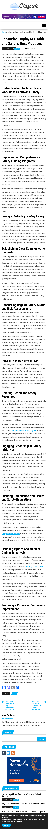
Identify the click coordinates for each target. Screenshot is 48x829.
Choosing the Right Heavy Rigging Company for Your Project (9, 706)
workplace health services (11, 534)
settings (18, 821)
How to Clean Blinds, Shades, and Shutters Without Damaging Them (21, 795)
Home (4, 32)
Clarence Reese (29, 48)
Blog (14, 693)
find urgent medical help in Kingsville (23, 431)
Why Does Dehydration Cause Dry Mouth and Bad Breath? (23, 804)
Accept (6, 825)
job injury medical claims (34, 567)
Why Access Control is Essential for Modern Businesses (36, 706)
